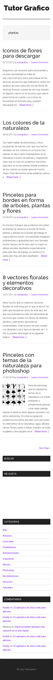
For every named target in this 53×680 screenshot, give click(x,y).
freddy (6, 607)
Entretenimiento (11, 553)
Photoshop (8, 570)
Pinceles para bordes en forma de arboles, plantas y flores (26, 203)
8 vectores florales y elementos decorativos (25, 282)
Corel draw (8, 541)
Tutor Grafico (26, 8)
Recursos (8, 581)
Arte (5, 530)
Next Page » (44, 448)
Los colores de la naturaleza (24, 125)
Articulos (7, 535)
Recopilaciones (11, 576)
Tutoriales (8, 587)
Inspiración (8, 558)
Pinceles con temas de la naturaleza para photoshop (22, 363)
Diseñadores (9, 547)
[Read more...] (26, 105)
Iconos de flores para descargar (22, 53)
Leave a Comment (39, 62)
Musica (6, 564)
